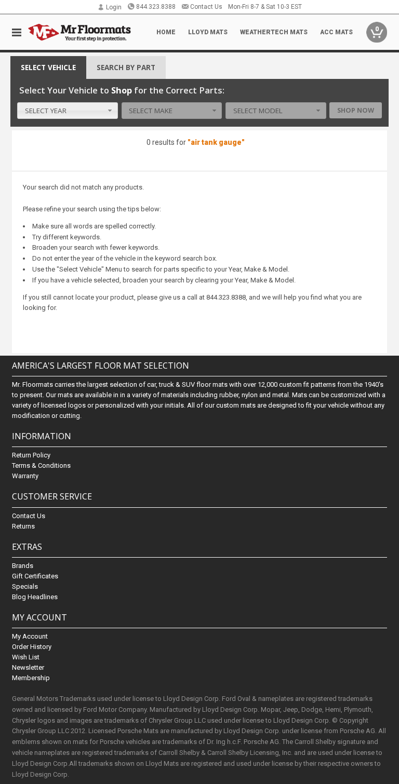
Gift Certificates (35, 576)
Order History (31, 647)
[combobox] (67, 110)
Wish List (25, 657)
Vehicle (48, 67)
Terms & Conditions (41, 465)
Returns (23, 526)
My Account (30, 636)
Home (166, 32)
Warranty (25, 476)
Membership (31, 678)
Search (126, 67)
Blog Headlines (35, 597)
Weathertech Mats (274, 32)
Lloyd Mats (208, 32)
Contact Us (206, 6)
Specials (25, 586)
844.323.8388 (156, 6)
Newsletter (28, 667)
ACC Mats (336, 32)
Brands (22, 566)
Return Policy (31, 455)
